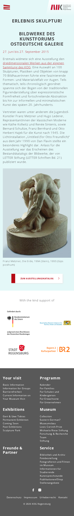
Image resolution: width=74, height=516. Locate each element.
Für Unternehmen (50, 402)
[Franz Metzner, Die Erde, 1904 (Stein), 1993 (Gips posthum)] (37, 213)
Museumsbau (48, 423)
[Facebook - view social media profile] (33, 490)
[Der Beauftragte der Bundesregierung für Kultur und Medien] (18, 323)
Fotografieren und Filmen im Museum (55, 463)
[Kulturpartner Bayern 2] (55, 350)
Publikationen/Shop (51, 479)
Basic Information (13, 384)
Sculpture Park (11, 430)
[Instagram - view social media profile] (40, 490)
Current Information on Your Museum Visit (17, 397)
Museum (48, 409)
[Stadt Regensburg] (18, 349)
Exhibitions (13, 409)
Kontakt (63, 497)
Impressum (30, 497)
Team (43, 437)
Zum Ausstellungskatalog (37, 278)
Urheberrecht (48, 497)
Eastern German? (50, 419)
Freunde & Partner (12, 450)
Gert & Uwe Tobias (14, 416)
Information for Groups (17, 388)
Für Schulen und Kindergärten (49, 393)
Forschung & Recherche (54, 433)
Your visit (12, 378)
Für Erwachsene (49, 398)
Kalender (45, 384)
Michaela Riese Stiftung (54, 430)
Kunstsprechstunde (51, 475)
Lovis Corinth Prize (51, 426)
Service (47, 448)
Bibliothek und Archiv (52, 454)
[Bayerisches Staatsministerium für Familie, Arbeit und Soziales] (55, 322)
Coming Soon (11, 423)
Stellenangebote (49, 482)
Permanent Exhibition (15, 419)
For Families (47, 388)
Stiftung (44, 440)
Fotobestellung (48, 458)
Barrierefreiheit (12, 391)
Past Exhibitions (12, 426)
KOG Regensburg (41, 503)
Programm (50, 378)
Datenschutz (14, 497)
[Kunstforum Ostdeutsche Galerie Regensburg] (61, 7)
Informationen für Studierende (50, 470)
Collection (46, 416)
